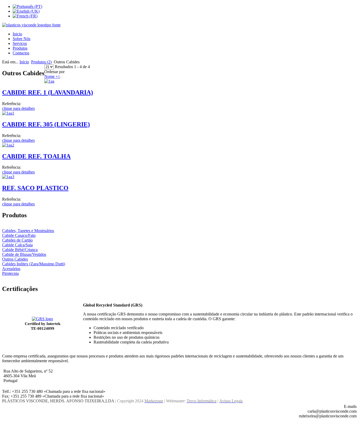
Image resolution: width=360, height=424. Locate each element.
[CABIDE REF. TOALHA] (8, 145)
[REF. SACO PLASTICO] (8, 177)
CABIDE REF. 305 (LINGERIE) (46, 124)
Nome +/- (52, 76)
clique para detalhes (18, 108)
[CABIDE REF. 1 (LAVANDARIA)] (49, 81)
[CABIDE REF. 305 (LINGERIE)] (8, 113)
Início (24, 62)
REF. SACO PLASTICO (35, 188)
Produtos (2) (41, 62)
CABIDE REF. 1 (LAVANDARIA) (47, 92)
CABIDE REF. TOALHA (36, 156)
